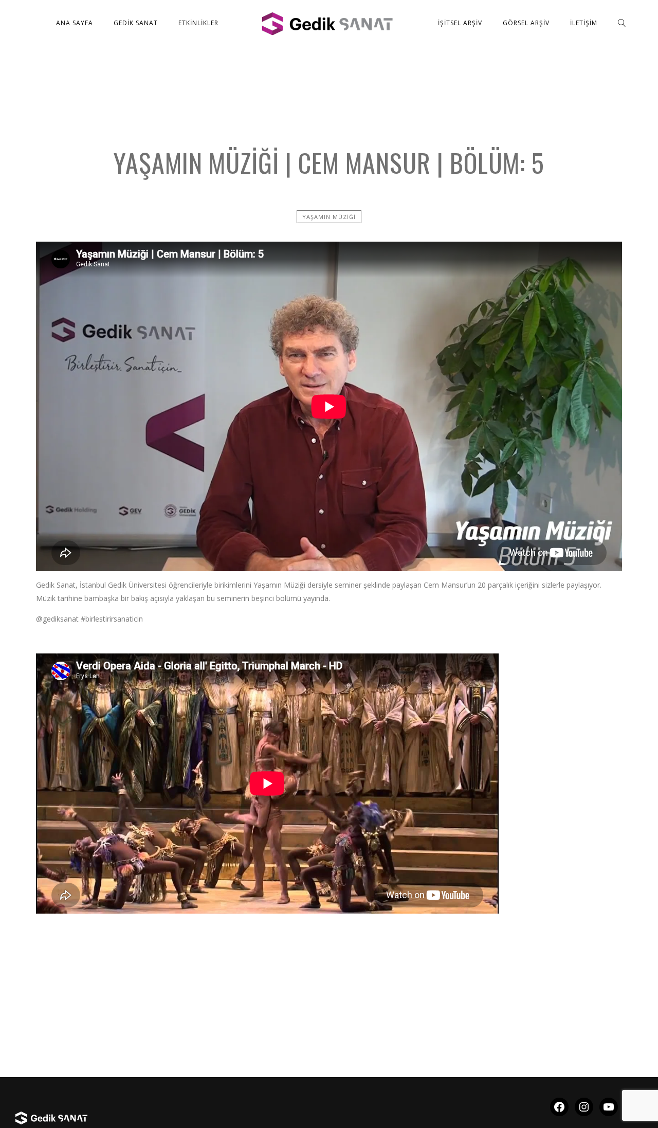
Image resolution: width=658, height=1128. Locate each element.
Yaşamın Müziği (329, 217)
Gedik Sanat (136, 23)
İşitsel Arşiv (460, 23)
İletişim (583, 23)
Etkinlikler (198, 23)
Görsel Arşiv (526, 23)
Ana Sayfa (74, 23)
